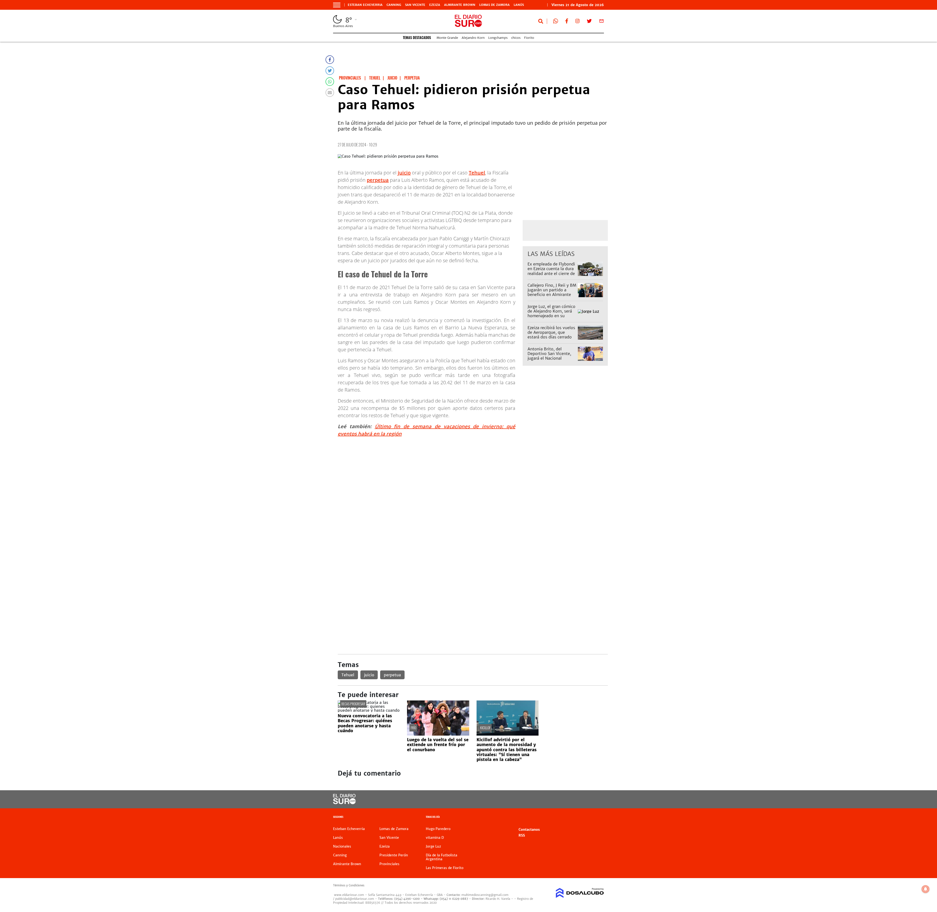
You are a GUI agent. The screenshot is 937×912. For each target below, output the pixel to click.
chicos (515, 38)
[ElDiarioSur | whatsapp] (555, 22)
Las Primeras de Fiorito (444, 868)
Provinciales (389, 864)
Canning (394, 4)
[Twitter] (330, 70)
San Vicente (415, 4)
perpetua (378, 180)
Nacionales (342, 846)
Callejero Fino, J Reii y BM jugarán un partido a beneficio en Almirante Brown (552, 292)
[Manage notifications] (925, 889)
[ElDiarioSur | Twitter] (589, 22)
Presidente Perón (393, 855)
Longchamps (498, 38)
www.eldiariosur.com (349, 895)
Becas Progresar (353, 703)
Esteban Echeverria (365, 4)
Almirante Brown (459, 4)
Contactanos (529, 829)
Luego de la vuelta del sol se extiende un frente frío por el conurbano (437, 744)
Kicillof (485, 727)
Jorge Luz (433, 846)
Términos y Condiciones (348, 885)
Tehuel (477, 172)
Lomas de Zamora (494, 4)
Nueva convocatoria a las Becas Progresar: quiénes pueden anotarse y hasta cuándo (365, 723)
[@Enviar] (330, 92)
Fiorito (529, 38)
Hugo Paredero (438, 829)
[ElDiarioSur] (344, 802)
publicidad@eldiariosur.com (354, 899)
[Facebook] (330, 59)
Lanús (519, 4)
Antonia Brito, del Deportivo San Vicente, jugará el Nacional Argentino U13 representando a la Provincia (549, 360)
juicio (404, 172)
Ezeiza (434, 4)
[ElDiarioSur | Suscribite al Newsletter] (601, 22)
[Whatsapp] (330, 81)
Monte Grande (447, 38)
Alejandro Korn (473, 38)
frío (413, 727)
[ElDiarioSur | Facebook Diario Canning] (566, 22)
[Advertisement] (473, 475)
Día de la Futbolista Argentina (441, 857)
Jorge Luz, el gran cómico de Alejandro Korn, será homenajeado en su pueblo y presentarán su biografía (551, 316)
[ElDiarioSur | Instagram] (577, 22)
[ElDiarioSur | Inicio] (598, 817)
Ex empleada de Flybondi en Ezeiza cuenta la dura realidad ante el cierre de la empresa (551, 271)
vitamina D (435, 837)
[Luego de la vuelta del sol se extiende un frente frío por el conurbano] (438, 734)
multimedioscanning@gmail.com (485, 895)
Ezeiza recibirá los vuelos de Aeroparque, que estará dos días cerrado (551, 332)
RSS (522, 835)
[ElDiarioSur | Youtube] (570, 799)
